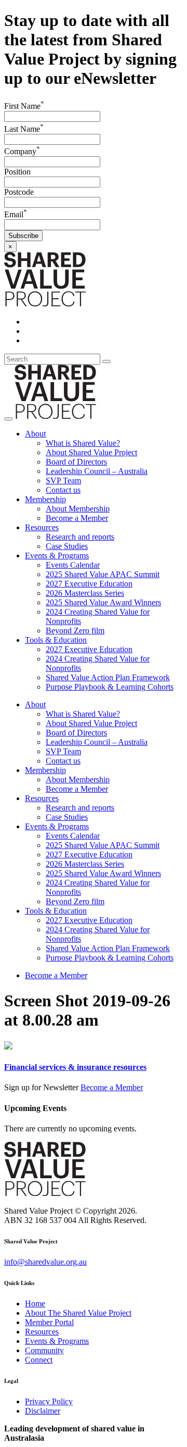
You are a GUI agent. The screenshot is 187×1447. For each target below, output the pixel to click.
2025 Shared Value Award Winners (103, 602)
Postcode (19, 192)
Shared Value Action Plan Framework (108, 677)
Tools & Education (56, 639)
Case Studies (67, 546)
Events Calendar (73, 564)
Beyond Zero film (75, 630)
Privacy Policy (49, 1401)
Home (35, 1303)
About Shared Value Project (91, 452)
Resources (42, 527)
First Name (24, 106)
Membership (45, 499)
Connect (38, 1359)
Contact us (63, 489)
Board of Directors (76, 461)
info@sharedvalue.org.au (45, 1261)
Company (22, 151)
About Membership (78, 508)
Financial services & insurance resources (75, 1067)
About (35, 433)
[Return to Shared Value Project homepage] (45, 304)
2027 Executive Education (89, 583)
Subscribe (23, 236)
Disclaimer (42, 1410)
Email (15, 214)
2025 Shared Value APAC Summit (102, 574)
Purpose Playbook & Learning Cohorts (109, 686)
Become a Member (77, 518)
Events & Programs (57, 555)
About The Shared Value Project (78, 1312)
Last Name (24, 128)
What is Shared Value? (83, 443)
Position (17, 171)
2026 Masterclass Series (85, 593)
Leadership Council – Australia (97, 471)
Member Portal (49, 1322)
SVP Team (63, 480)
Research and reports (80, 536)
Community (44, 1350)
